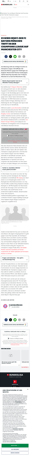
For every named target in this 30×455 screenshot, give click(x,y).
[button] (28, 4)
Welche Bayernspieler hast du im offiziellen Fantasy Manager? (12, 81)
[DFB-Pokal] (19, 1)
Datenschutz (15, 428)
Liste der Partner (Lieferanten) (9, 441)
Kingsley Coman (5, 114)
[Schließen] (27, 389)
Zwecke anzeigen (15, 452)
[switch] (8, 135)
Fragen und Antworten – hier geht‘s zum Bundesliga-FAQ (12, 258)
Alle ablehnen (15, 449)
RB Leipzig (20, 178)
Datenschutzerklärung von (17, 343)
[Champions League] (23, 1)
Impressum (20, 428)
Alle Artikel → (25, 367)
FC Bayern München (16, 87)
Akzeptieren (14, 445)
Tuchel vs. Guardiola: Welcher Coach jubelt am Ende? (11, 168)
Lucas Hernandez (16, 108)
